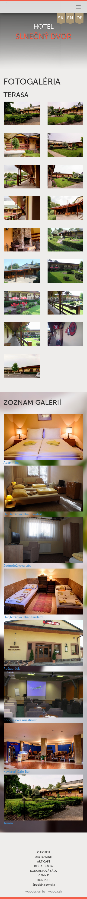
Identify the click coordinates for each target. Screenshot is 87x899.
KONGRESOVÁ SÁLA (43, 870)
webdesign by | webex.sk (43, 891)
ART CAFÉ (43, 861)
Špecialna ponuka (43, 884)
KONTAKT (43, 880)
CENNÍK (44, 875)
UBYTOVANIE (43, 857)
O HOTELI (43, 852)
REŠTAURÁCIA (43, 866)
